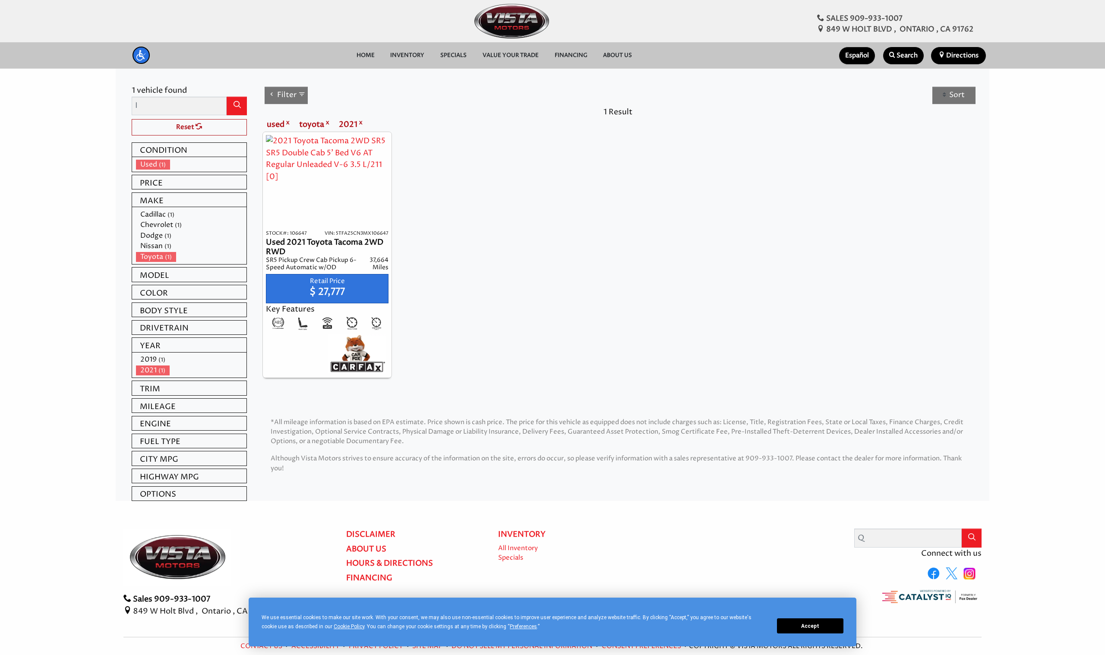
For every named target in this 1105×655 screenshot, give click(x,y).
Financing (369, 578)
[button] (141, 55)
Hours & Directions (389, 563)
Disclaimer (370, 534)
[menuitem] (191, 164)
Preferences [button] (523, 627)
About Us (366, 549)
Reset (186, 127)
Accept (810, 626)
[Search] (236, 106)
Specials (510, 558)
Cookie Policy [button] (349, 627)
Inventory (522, 534)
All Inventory (518, 548)
